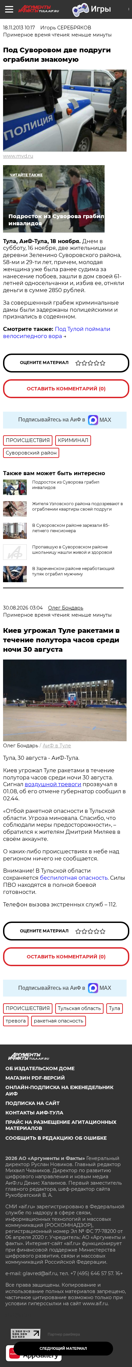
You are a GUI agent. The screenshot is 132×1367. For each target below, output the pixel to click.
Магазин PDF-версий (35, 1078)
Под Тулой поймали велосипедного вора (56, 332)
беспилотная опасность (74, 878)
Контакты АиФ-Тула (34, 1113)
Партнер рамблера (64, 1334)
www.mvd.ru (18, 156)
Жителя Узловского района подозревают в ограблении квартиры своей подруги (77, 506)
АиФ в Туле (57, 746)
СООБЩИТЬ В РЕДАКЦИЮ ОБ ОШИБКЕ (56, 1138)
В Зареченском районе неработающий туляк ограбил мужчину (73, 571)
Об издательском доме (39, 1068)
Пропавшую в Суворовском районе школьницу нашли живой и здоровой (72, 549)
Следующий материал (63, 1348)
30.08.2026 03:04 (23, 608)
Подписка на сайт (32, 1103)
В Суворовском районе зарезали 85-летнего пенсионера (71, 528)
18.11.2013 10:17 (19, 28)
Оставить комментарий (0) (66, 389)
